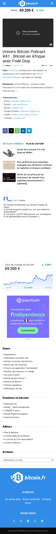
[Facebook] (5, 130)
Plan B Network (11, 432)
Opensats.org (10, 403)
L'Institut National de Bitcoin (17, 436)
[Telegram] (29, 130)
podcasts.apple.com (20, 101)
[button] (4, 3)
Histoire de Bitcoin (12, 381)
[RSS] (21, 521)
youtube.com (19, 118)
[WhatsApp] (17, 130)
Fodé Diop (13, 70)
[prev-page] (4, 190)
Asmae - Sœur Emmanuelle (16, 407)
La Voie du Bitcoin (12, 442)
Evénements (10, 354)
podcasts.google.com (30, 111)
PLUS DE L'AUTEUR (35, 144)
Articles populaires (13, 385)
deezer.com (18, 108)
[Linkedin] (23, 130)
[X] (11, 130)
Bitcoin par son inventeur (15, 364)
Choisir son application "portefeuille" (21, 368)
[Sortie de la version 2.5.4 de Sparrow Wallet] (9, 152)
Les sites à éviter (12, 375)
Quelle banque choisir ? (15, 378)
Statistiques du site (13, 388)
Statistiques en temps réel (16, 358)
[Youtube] (42, 521)
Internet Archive (11, 417)
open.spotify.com (20, 104)
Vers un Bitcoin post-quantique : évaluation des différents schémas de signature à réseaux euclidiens (34, 165)
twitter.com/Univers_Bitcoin (25, 114)
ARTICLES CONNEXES (13, 144)
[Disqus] (28, 228)
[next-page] (8, 190)
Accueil (5, 16)
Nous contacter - (32, 499)
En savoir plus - (13, 499)
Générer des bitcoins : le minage (19, 371)
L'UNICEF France (12, 410)
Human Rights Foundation (16, 414)
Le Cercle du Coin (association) (18, 439)
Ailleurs (8, 65)
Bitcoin (12, 16)
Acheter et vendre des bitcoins (18, 361)
